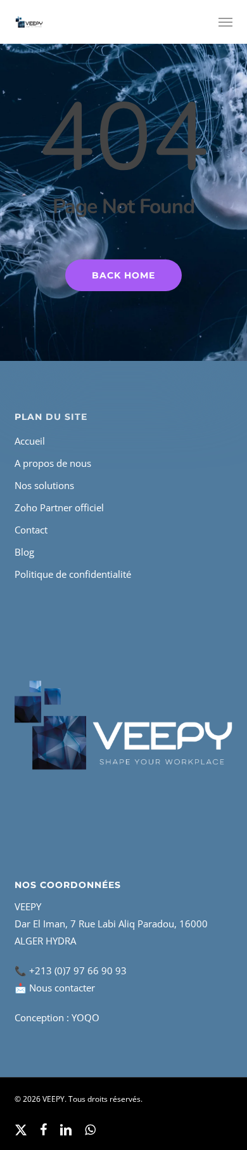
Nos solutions (44, 485)
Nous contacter (62, 987)
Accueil (30, 441)
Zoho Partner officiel (59, 507)
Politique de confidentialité (73, 574)
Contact (31, 529)
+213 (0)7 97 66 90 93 (78, 970)
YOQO (85, 1017)
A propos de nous (53, 463)
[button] (225, 22)
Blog (24, 552)
